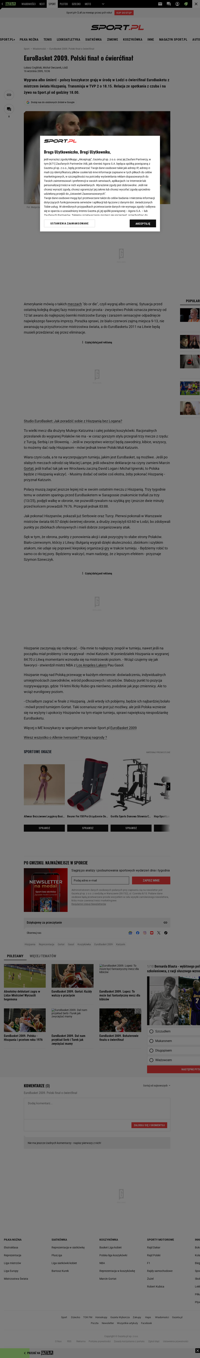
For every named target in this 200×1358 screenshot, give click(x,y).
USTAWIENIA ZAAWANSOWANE (69, 223)
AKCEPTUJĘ (143, 223)
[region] (100, 183)
